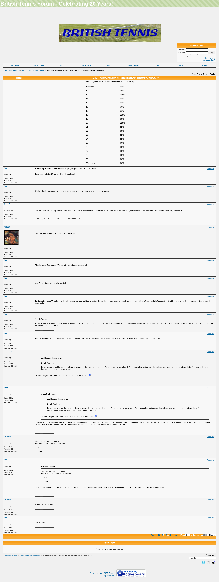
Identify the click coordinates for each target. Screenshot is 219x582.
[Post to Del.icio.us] (213, 562)
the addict (8, 436)
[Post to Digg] (208, 562)
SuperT (7, 204)
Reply (212, 74)
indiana (7, 227)
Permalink (210, 169)
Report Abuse (108, 576)
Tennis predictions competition (34, 70)
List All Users (38, 65)
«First (152, 535)
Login (211, 52)
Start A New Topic (200, 74)
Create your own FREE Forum (102, 573)
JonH (6, 168)
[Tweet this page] (203, 562)
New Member (209, 58)
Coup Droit (8, 351)
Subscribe (210, 555)
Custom (204, 65)
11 (170, 535)
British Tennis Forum (11, 70)
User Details (86, 65)
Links (157, 65)
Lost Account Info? (208, 60)
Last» (177, 535)
